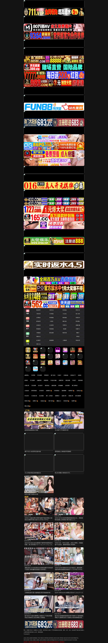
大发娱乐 (27, 390)
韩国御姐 (51, 317)
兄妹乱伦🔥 (43, 401)
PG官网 (33, 375)
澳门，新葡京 (49, 395)
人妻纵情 (65, 340)
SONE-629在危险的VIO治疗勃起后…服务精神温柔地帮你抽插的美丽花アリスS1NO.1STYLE (68, 568)
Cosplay (65, 313)
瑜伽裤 (64, 329)
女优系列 (51, 325)
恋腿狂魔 (78, 325)
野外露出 (78, 321)
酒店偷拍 (80, 380)
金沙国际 (41, 395)
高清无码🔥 (66, 401)
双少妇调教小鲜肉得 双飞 (62, 473)
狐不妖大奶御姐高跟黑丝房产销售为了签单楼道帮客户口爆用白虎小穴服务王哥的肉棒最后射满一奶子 (69, 617)
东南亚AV (78, 317)
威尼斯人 (27, 375)
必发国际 (67, 385)
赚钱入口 (59, 401)
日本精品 (51, 313)
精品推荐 (38, 310)
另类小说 (38, 344)
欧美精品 (65, 310)
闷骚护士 (78, 329)
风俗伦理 (78, 340)
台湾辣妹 (38, 317)
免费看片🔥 (49, 390)
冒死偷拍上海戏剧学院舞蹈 (63, 451)
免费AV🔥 (74, 401)
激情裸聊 (64, 390)
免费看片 (57, 395)
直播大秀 (71, 395)
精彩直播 (68, 380)
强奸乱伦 (51, 310)
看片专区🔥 (51, 401)
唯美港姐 (65, 317)
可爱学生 (65, 325)
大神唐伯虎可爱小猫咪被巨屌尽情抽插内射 (37, 592)
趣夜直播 (54, 385)
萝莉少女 (78, 310)
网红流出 (65, 321)
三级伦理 (38, 313)
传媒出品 (38, 336)
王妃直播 (33, 385)
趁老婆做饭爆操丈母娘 (31, 430)
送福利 (79, 375)
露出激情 (51, 332)
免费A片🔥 (35, 401)
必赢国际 (39, 380)
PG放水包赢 (53, 380)
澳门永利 (53, 375)
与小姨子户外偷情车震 (61, 430)
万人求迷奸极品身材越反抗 (33, 473)
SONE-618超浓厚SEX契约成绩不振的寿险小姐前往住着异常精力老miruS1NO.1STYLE (38, 519)
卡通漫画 (38, 332)
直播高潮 (61, 380)
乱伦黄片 (40, 385)
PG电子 (59, 375)
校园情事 (51, 340)
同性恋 (77, 336)
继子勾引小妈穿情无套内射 (33, 451)
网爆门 (77, 332)
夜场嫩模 (60, 385)
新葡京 (26, 380)
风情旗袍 (38, 329)
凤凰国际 (46, 380)
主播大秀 (27, 385)
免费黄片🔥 (71, 390)
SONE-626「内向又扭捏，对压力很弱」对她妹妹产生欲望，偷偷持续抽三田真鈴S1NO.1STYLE (69, 544)
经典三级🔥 (27, 401)
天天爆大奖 (34, 395)
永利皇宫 (41, 390)
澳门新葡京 (75, 385)
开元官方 (27, 395)
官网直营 (46, 375)
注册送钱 (66, 375)
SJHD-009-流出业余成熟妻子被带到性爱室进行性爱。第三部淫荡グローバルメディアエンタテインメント (39, 544)
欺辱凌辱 (38, 321)
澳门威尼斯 (78, 395)
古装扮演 (38, 325)
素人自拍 (78, 313)
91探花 (51, 321)
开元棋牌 (39, 375)
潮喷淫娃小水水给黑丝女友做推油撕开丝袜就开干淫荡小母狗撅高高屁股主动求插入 (39, 568)
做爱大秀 (64, 395)
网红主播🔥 (27, 406)
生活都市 (38, 340)
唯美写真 (65, 332)
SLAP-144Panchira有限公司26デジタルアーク (69, 592)
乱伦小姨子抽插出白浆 (31, 494)
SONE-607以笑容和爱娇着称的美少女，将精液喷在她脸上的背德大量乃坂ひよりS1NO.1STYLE (69, 519)
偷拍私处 (47, 385)
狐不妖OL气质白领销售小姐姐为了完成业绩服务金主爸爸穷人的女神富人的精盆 (38, 616)
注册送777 (73, 375)
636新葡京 (56, 390)
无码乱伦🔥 (79, 390)
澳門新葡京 (34, 390)
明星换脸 (51, 329)
